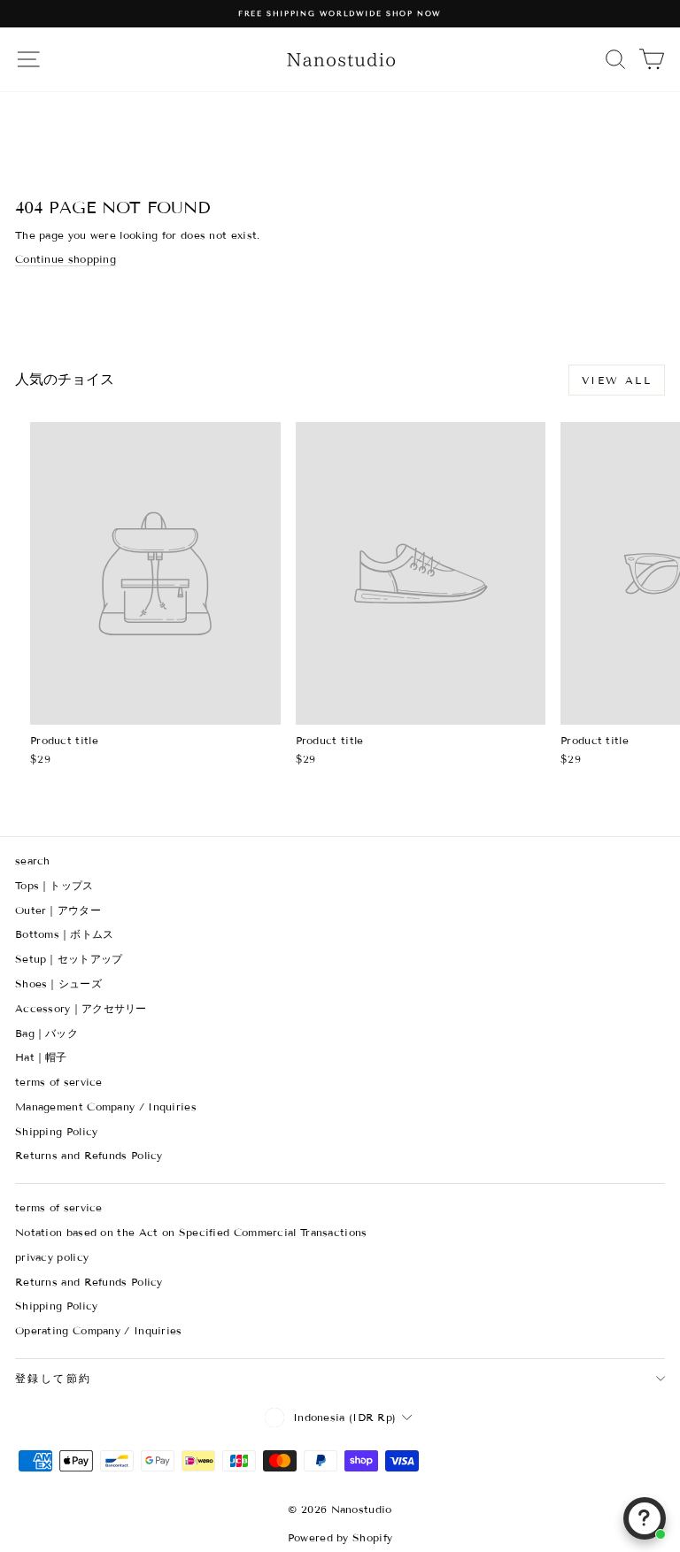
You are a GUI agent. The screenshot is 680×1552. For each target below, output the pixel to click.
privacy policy (52, 1257)
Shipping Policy (56, 1131)
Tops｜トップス (54, 885)
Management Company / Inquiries (106, 1106)
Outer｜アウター (58, 910)
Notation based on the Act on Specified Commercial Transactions (191, 1232)
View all (617, 380)
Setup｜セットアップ (69, 958)
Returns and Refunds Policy (89, 1155)
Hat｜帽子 (41, 1057)
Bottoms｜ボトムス (64, 934)
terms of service (59, 1081)
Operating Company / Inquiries (98, 1330)
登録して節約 (53, 1378)
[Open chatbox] (644, 1518)
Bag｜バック (46, 1033)
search (32, 860)
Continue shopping (65, 258)
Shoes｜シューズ (58, 983)
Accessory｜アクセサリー (81, 1008)
